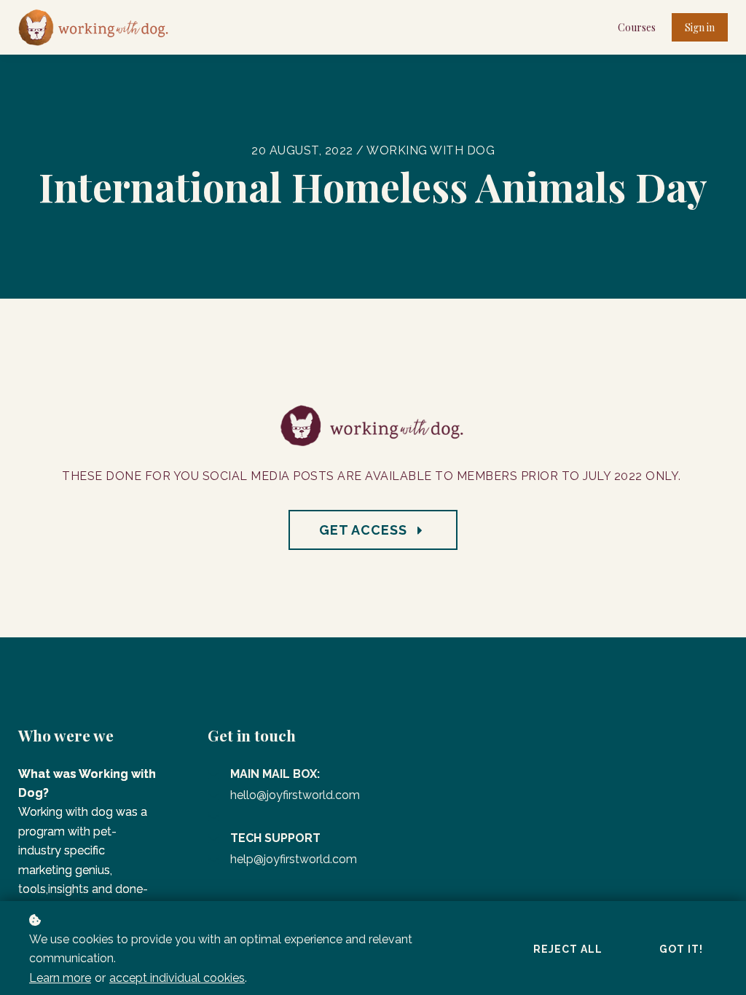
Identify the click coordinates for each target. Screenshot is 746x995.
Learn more (60, 978)
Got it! (681, 949)
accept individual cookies (177, 978)
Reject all (567, 949)
